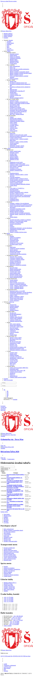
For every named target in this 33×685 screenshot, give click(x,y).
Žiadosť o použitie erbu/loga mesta (18, 232)
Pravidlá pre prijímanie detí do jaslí (18, 82)
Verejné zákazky (14, 280)
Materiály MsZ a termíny (16, 256)
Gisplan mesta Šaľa (8, 585)
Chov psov (12, 129)
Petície (11, 225)
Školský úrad (13, 81)
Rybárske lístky (13, 230)
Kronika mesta (13, 362)
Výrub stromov (13, 124)
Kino (8, 45)
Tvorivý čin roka (14, 361)
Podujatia (9, 44)
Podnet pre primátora (15, 56)
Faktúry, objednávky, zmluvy (17, 296)
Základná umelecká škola (16, 321)
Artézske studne (14, 128)
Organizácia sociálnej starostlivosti (18, 111)
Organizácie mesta (14, 240)
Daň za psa (12, 67)
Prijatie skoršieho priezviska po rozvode (19, 180)
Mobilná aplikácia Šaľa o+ (10, 582)
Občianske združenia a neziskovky (18, 350)
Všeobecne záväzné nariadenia (17, 248)
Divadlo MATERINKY (15, 314)
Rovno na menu (13, 1)
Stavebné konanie (14, 189)
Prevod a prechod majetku (16, 276)
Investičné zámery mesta (16, 244)
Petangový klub (13, 345)
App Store (21, 656)
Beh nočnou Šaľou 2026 (10, 452)
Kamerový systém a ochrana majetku (19, 141)
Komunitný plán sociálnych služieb (18, 110)
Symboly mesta (13, 352)
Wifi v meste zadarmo (15, 324)
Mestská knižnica (14, 307)
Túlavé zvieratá (13, 130)
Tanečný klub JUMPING (16, 318)
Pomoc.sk (12, 374)
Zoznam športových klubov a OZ (18, 347)
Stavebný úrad (7, 540)
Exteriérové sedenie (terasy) (16, 210)
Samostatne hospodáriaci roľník (17, 208)
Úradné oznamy (7, 576)
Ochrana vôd (13, 126)
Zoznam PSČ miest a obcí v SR (17, 370)
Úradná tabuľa (10, 43)
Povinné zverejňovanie (9, 547)
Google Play (7, 656)
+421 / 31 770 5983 (8, 600)
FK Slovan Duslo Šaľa (15, 341)
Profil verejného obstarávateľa (17, 282)
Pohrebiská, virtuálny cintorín (17, 145)
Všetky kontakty (8, 625)
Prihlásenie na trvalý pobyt (16, 162)
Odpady (12, 117)
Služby (9, 148)
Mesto (8, 233)
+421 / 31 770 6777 (17, 617)
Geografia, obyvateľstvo (16, 356)
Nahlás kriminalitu (8, 35)
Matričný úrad (7, 538)
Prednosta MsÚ (13, 155)
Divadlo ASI (13, 313)
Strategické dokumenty (15, 251)
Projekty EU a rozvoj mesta (16, 243)
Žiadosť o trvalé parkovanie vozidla (18, 134)
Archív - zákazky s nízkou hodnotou (18, 285)
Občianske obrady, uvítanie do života (19, 178)
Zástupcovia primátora (15, 237)
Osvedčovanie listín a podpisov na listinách (20, 219)
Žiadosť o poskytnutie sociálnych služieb (20, 103)
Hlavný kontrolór (14, 239)
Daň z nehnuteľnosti (15, 66)
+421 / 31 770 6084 (14, 623)
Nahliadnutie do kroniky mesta (17, 229)
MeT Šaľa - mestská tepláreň (17, 114)
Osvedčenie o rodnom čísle (16, 181)
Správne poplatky (14, 78)
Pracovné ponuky (14, 328)
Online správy (10, 50)
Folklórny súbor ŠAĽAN (16, 317)
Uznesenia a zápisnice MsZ (16, 258)
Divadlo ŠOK (13, 315)
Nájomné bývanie (14, 100)
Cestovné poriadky (14, 332)
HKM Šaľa (12, 340)
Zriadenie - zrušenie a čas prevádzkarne (19, 203)
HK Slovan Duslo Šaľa (15, 339)
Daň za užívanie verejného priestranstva (19, 69)
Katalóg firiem (13, 334)
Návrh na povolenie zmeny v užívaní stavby (20, 195)
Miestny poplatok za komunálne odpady (19, 71)
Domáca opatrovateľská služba (17, 108)
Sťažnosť (12, 226)
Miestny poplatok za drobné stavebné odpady (21, 73)
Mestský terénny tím (15, 106)
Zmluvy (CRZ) (13, 295)
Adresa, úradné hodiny (15, 151)
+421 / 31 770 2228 (18, 620)
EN (7, 392)
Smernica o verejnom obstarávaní (18, 284)
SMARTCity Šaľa (14, 62)
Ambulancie (13, 330)
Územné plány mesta (15, 252)
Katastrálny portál (14, 369)
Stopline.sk (12, 373)
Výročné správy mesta (15, 271)
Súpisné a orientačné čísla (16, 170)
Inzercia (12, 333)
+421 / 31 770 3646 (14, 621)
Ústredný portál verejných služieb (18, 377)
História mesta (13, 354)
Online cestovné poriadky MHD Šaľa (19, 367)
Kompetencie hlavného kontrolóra (18, 254)
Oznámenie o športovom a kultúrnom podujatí (21, 204)
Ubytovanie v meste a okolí (16, 326)
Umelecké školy (14, 93)
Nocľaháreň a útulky (15, 104)
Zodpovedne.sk (13, 376)
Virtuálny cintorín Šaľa (9, 586)
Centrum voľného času (15, 95)
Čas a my (9, 48)
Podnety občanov (8, 36)
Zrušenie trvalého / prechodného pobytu (19, 165)
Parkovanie (12, 133)
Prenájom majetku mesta (16, 274)
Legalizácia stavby (14, 199)
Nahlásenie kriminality (15, 58)
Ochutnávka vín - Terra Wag (12, 439)
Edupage (12, 96)
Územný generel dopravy (16, 137)
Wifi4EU (6, 591)
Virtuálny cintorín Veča (9, 588)
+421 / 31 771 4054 (15, 618)
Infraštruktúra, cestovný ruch (17, 358)
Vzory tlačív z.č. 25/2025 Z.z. (17, 188)
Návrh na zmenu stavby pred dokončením (20, 196)
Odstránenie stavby (14, 200)
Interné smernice (14, 250)
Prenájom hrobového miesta (16, 147)
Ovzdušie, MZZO (14, 125)
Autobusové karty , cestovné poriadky (19, 139)
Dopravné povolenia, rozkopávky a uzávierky (21, 136)
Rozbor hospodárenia (15, 270)
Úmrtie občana (13, 185)
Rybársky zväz (13, 344)
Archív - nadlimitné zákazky (17, 288)
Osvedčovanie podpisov (9, 531)
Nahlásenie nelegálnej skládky (17, 121)
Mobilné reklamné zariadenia (17, 211)
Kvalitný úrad (13, 154)
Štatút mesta (13, 247)
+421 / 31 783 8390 (14, 624)
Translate (15, 399)
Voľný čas (11, 302)
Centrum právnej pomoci (16, 371)
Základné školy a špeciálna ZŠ (17, 91)
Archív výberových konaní (16, 299)
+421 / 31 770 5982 (8, 598)
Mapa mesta (13, 140)
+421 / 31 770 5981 (8, 597)
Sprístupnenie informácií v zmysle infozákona (21, 228)
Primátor (12, 236)
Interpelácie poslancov (15, 263)
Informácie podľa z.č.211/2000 (17, 291)
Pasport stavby (13, 197)
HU (8, 394)
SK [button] (4, 389)
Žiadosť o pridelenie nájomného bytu (19, 102)
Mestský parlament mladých (16, 97)
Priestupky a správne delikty (16, 222)
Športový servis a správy (16, 337)
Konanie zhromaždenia (15, 224)
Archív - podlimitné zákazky (17, 287)
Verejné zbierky (13, 217)
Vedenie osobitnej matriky (16, 182)
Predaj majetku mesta (15, 273)
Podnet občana (13, 55)
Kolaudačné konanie (15, 191)
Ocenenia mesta (13, 359)
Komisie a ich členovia (15, 262)
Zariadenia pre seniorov (15, 107)
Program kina (13, 304)
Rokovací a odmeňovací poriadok (18, 265)
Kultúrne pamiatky (14, 355)
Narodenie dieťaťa (14, 173)
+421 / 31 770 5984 (8, 601)
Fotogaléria (12, 308)
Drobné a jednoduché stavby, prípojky (19, 192)
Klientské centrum (14, 54)
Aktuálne (9, 41)
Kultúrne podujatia (14, 306)
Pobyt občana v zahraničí (16, 166)
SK (7, 391)
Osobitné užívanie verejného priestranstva (20, 213)
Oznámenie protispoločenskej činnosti (19, 293)
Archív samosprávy (14, 300)
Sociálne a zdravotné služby (10, 541)
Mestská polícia (13, 59)
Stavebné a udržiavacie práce (17, 193)
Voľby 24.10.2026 (8, 380)
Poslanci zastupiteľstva (15, 261)
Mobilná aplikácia (8, 33)
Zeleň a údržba (13, 122)
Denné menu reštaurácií (15, 325)
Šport (8, 47)
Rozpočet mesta (13, 267)
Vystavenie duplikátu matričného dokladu (20, 184)
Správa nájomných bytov (16, 277)
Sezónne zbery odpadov (15, 118)
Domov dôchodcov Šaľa (16, 113)
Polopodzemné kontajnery (16, 119)
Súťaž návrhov (13, 281)
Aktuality (10, 40)
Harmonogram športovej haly (17, 348)
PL (7, 396)
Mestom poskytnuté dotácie (16, 298)
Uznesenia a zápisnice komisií (17, 259)
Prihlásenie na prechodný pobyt (17, 163)
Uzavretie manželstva (15, 177)
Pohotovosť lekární (14, 329)
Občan (8, 51)
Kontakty (6, 37)
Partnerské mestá (14, 241)
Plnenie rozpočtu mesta (15, 269)
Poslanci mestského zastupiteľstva (12, 569)
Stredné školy (13, 92)
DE (7, 395)
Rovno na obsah (5, 1)
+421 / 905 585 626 (18, 616)
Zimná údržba (13, 144)
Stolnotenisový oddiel (15, 343)
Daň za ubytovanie (14, 70)
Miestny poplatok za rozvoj (16, 74)
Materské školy (13, 89)
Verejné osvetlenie (14, 143)
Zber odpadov (7, 533)
